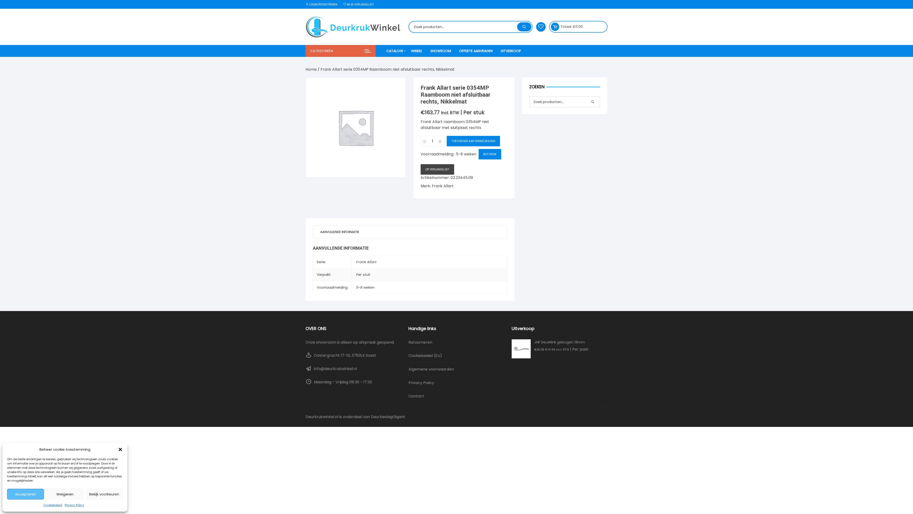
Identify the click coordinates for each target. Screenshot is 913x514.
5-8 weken (365, 287)
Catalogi (394, 51)
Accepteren (25, 494)
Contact (416, 396)
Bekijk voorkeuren (104, 494)
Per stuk (363, 274)
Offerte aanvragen (476, 51)
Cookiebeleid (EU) (425, 355)
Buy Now (489, 154)
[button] (120, 449)
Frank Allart (443, 186)
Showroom (440, 51)
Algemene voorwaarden (431, 369)
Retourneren (420, 342)
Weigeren (64, 494)
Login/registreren (322, 4)
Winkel (416, 51)
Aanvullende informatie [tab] (339, 232)
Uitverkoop (511, 51)
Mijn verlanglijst (360, 4)
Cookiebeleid (53, 505)
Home (311, 69)
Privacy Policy (74, 505)
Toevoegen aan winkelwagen (473, 141)
